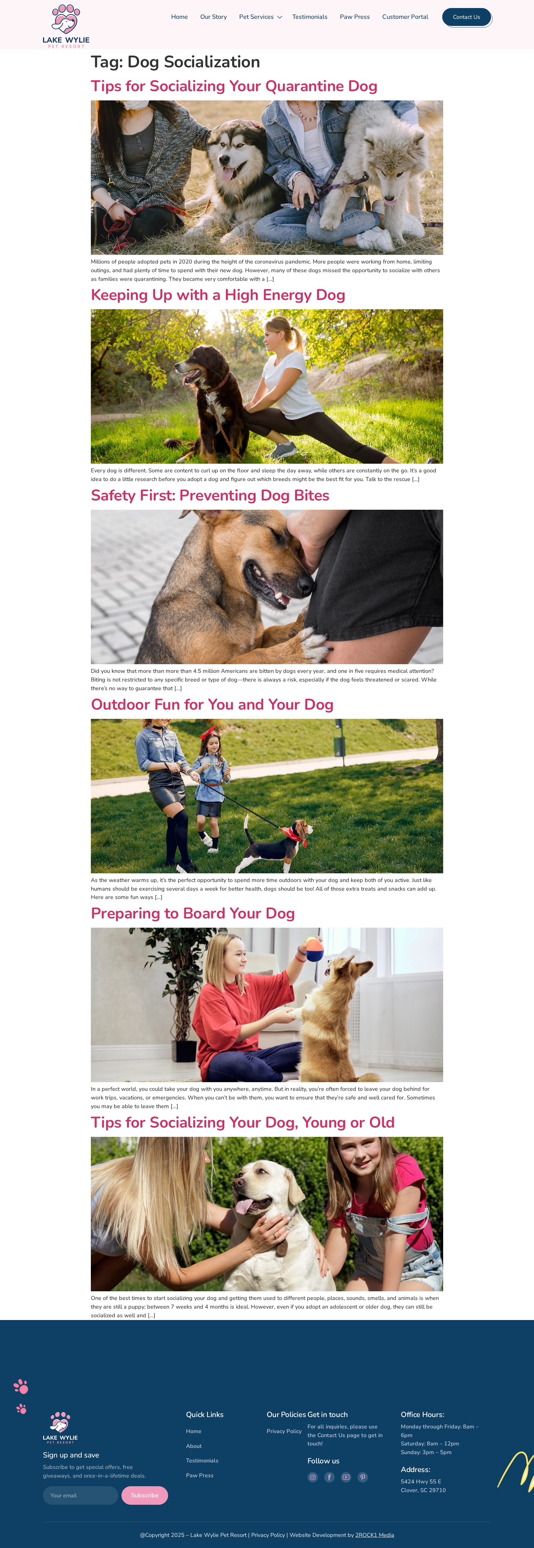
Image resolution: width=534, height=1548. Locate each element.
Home (179, 17)
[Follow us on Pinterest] (363, 1477)
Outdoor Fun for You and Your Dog (212, 704)
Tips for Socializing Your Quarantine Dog (234, 86)
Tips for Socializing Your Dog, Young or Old (243, 1122)
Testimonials (310, 17)
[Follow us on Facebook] (329, 1477)
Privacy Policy (284, 1431)
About (194, 1446)
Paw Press (355, 17)
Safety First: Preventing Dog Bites (210, 495)
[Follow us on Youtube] (346, 1477)
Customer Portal (405, 17)
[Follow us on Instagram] (312, 1477)
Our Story (213, 17)
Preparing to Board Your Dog (193, 913)
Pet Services (256, 17)
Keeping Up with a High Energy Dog (218, 295)
